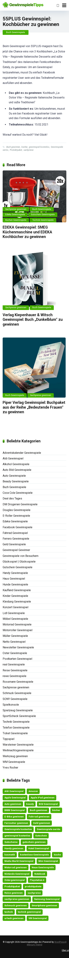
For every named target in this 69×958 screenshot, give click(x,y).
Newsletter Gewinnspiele (18, 647)
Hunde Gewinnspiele (15, 584)
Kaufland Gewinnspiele (17, 590)
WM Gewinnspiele (14, 762)
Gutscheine (11, 842)
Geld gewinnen (41, 822)
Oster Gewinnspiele (15, 653)
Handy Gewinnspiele (15, 573)
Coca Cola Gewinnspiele (18, 492)
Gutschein (41, 835)
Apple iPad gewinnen (42, 797)
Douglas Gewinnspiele (16, 510)
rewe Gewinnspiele (14, 676)
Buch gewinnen (13, 147)
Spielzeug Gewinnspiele (18, 710)
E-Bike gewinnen (14, 816)
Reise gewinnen (13, 892)
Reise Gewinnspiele (15, 670)
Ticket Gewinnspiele (15, 733)
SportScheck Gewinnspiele (19, 716)
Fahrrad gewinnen (39, 816)
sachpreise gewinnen (16, 899)
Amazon (33, 791)
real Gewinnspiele (14, 664)
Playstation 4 (37, 880)
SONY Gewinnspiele (15, 699)
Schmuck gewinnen (15, 905)
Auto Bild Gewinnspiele (17, 470)
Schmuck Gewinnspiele (17, 693)
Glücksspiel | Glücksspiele (19, 561)
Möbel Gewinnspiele (15, 618)
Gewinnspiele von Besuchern (20, 556)
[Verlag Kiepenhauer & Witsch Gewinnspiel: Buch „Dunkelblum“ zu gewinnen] (34, 280)
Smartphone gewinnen (44, 905)
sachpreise (28, 150)
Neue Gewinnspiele (43, 867)
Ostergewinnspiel (14, 880)
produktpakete (33, 886)
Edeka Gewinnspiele (15, 214)
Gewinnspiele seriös (48, 829)
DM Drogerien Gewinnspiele (20, 504)
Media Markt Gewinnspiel (18, 861)
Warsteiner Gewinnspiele (18, 744)
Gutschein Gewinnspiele (43, 214)
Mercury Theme (34, 944)
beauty (30, 803)
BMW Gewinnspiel (14, 810)
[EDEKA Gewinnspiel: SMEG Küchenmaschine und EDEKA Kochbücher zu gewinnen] (34, 196)
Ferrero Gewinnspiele (16, 538)
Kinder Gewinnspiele (15, 596)
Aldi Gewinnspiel (13, 458)
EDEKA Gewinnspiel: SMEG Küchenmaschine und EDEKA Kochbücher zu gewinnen (27, 232)
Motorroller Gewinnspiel (17, 630)
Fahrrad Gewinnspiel (15, 533)
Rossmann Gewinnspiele (18, 681)
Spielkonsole (11, 704)
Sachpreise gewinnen (15, 209)
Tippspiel (8, 739)
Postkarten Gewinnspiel (17, 658)
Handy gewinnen (13, 848)
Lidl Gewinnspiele (14, 613)
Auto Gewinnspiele (14, 475)
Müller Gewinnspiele (15, 636)
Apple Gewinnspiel (15, 797)
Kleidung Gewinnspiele (17, 601)
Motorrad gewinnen (15, 867)
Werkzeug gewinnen (15, 756)
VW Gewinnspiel (37, 918)
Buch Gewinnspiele (15, 32)
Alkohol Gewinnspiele (16, 464)
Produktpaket (16, 150)
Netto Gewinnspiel (14, 641)
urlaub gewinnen (14, 918)
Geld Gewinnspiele (14, 544)
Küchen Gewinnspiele (15, 220)
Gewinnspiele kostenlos (18, 829)
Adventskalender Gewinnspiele (22, 452)
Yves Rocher (10, 767)
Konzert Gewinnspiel (15, 607)
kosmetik (9, 854)
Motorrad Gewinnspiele (17, 624)
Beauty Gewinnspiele (16, 481)
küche (57, 854)
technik (8, 911)
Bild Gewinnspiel (48, 803)
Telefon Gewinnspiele (16, 727)
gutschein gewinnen (34, 842)
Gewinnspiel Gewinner (16, 550)
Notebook (39, 873)
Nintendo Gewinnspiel (16, 873)
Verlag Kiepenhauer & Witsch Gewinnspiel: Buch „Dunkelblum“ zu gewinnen (33, 320)
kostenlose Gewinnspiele (34, 854)
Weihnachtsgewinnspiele (18, 750)
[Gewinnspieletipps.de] (23, 4)
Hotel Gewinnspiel (38, 848)
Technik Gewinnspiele (43, 220)
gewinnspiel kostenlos (39, 147)
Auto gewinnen (12, 803)
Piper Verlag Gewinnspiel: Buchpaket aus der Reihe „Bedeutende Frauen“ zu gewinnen (34, 407)
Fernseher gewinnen (16, 822)
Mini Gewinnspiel (48, 861)
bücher (24, 147)
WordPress (59, 942)
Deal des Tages (12, 498)
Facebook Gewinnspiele (17, 527)
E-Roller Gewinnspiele (16, 515)
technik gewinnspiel (29, 911)
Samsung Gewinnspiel (47, 899)
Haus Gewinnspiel (14, 578)
